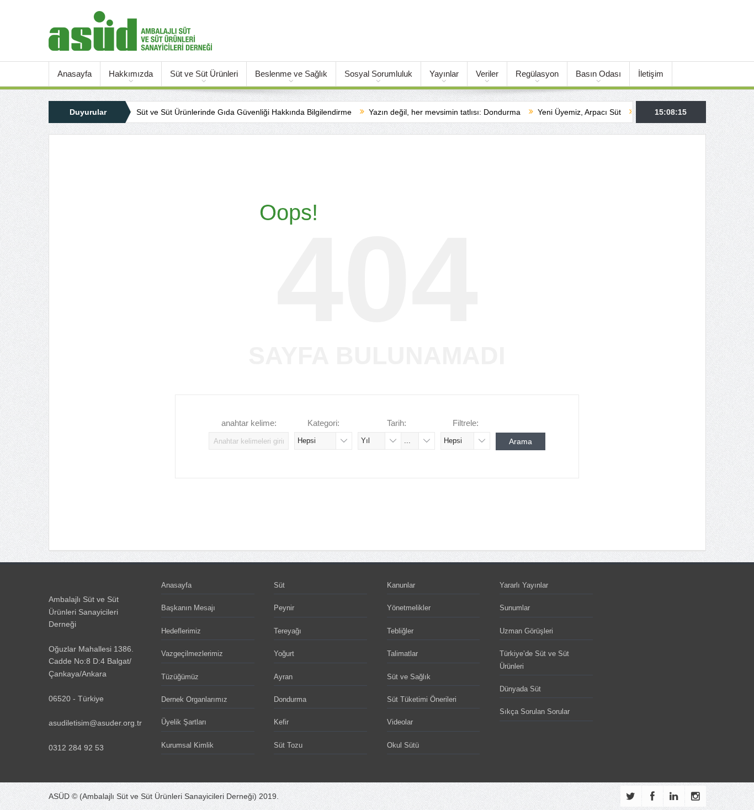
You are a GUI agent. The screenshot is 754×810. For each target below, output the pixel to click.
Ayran (283, 677)
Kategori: (323, 423)
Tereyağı (287, 631)
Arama (520, 441)
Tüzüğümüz (180, 677)
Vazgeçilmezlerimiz (192, 653)
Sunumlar (515, 608)
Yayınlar (444, 73)
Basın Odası (598, 73)
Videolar (400, 722)
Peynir (284, 608)
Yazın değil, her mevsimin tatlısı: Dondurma (428, 112)
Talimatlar (402, 653)
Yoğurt (284, 653)
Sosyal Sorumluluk (378, 73)
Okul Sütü (403, 745)
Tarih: (396, 423)
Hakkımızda (131, 73)
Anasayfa (74, 73)
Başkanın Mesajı (188, 608)
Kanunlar (401, 585)
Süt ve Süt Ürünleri (204, 73)
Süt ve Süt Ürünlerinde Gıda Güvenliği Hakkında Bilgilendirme (227, 112)
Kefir (281, 722)
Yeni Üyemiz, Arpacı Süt (562, 112)
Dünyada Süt (520, 689)
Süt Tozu (288, 745)
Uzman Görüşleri (526, 631)
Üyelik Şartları (183, 722)
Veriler (487, 73)
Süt (279, 585)
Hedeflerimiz (181, 631)
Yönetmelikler (409, 608)
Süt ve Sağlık (409, 677)
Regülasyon (537, 73)
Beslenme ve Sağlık (291, 73)
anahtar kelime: (249, 423)
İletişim (650, 73)
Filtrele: (466, 423)
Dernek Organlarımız (194, 699)
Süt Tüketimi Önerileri (421, 699)
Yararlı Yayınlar (524, 585)
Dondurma (290, 699)
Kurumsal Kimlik (187, 745)
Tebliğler (400, 631)
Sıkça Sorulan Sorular (535, 711)
